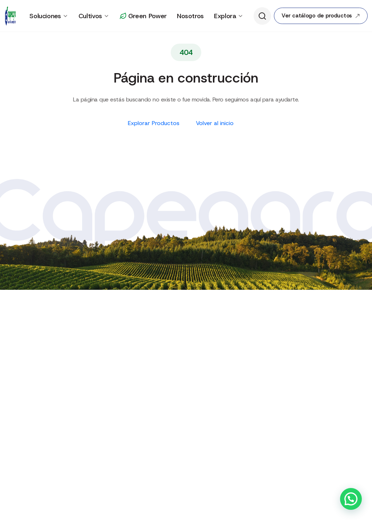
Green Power (147, 16)
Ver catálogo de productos (317, 15)
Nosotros (190, 16)
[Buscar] (262, 16)
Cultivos (90, 16)
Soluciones (45, 16)
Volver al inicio (215, 123)
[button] (351, 499)
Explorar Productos (154, 123)
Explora (225, 16)
